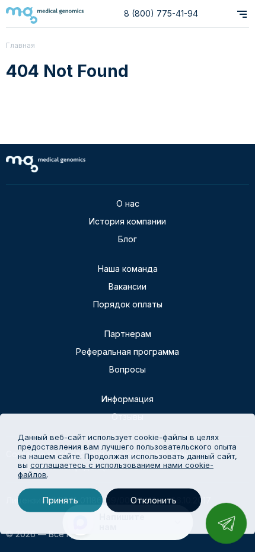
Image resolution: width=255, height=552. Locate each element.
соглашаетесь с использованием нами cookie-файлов (115, 469)
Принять (60, 500)
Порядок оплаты (127, 304)
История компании (127, 221)
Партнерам (127, 334)
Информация (127, 399)
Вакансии (127, 286)
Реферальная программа (127, 351)
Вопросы (127, 369)
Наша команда (128, 269)
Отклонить (153, 500)
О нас (127, 203)
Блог (127, 239)
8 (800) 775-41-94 (161, 13)
